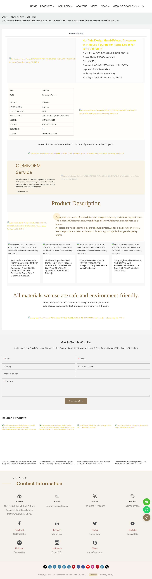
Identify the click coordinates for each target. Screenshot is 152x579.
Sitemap (93, 574)
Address (19, 501)
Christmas (31, 17)
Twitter (95, 530)
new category (17, 17)
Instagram (57, 548)
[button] (136, 6)
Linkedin (57, 530)
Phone (95, 501)
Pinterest (19, 548)
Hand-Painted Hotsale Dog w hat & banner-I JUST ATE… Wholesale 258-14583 (93, 463)
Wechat (132, 501)
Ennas (4, 17)
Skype (95, 548)
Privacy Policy (106, 574)
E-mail (57, 501)
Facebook (19, 530)
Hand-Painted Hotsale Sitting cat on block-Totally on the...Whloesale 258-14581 (131, 463)
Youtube (133, 530)
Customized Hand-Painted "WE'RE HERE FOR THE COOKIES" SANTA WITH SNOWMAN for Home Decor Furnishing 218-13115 (61, 20)
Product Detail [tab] (76, 33)
